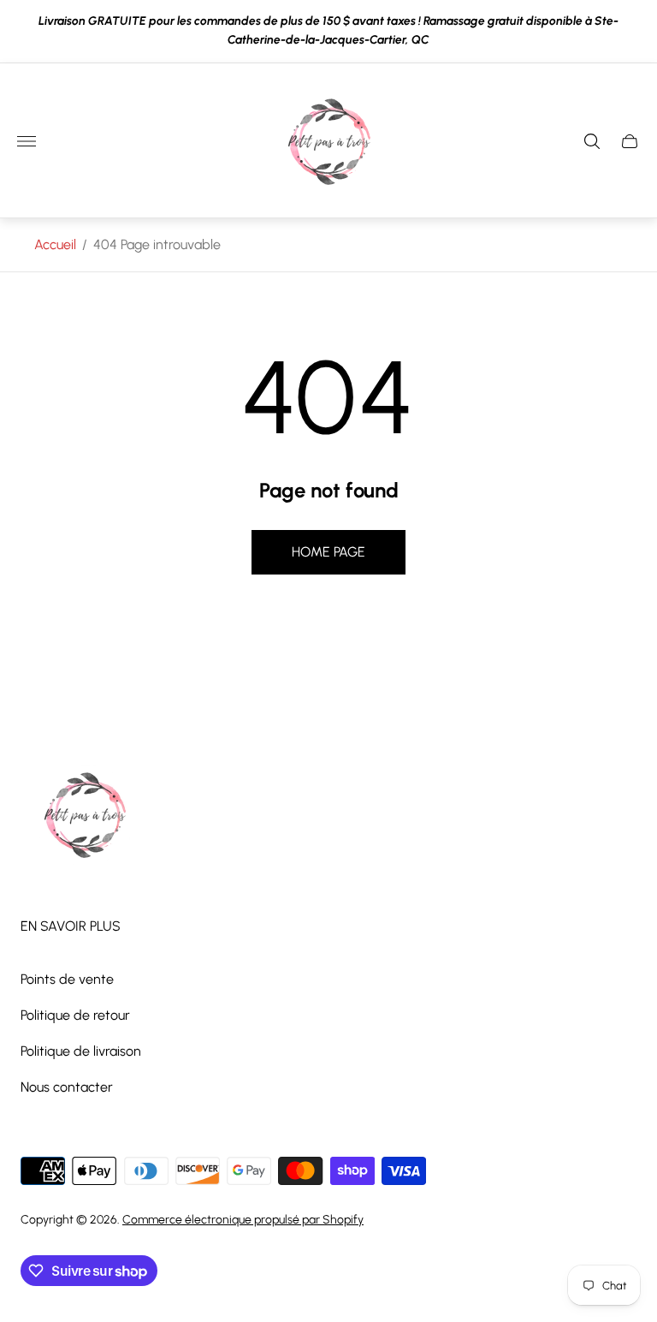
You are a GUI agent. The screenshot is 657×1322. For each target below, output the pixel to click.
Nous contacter (67, 1087)
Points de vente (67, 979)
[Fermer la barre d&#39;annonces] (631, 31)
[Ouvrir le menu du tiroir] (26, 141)
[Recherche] (592, 141)
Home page (328, 552)
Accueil (55, 244)
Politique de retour (75, 1015)
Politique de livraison (81, 1051)
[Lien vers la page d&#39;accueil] (85, 817)
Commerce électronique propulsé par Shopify (243, 1219)
